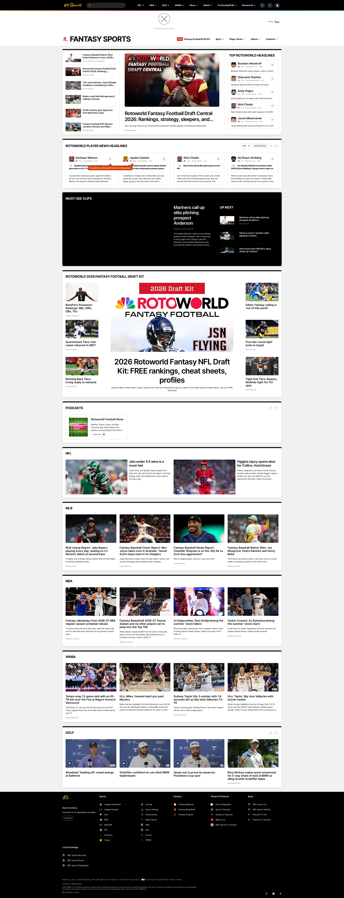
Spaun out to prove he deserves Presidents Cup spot (194, 774)
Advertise (65, 880)
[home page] (73, 5)
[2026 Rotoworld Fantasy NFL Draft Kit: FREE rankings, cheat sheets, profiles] (172, 317)
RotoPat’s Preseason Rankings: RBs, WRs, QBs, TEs (79, 308)
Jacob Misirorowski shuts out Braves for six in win (252, 126)
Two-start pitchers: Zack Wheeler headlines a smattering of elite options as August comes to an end (99, 83)
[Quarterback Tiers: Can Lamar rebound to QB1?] (82, 329)
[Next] (276, 146)
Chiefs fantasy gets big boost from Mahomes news (97, 111)
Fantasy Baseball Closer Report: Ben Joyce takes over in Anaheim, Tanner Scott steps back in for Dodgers (143, 551)
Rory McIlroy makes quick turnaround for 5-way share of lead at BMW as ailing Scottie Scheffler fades (252, 776)
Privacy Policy (134, 880)
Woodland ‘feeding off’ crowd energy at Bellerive (90, 774)
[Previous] (271, 146)
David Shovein (88, 89)
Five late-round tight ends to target (259, 343)
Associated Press (72, 718)
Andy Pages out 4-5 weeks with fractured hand (251, 98)
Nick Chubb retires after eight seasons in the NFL (252, 112)
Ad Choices (124, 880)
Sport (218, 39)
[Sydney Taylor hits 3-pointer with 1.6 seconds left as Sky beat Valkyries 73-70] (199, 677)
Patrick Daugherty (72, 316)
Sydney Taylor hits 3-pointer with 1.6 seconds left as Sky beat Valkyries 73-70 (198, 699)
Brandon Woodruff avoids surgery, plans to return (252, 71)
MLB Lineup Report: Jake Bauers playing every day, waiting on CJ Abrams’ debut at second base (87, 551)
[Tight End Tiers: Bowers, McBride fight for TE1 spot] (262, 366)
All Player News (260, 146)
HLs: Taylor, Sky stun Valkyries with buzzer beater (250, 698)
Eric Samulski (100, 61)
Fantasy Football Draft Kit (194, 39)
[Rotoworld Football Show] (78, 427)
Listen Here (97, 434)
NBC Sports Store (103, 880)
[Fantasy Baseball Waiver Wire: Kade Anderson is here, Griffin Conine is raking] (73, 57)
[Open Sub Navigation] (143, 5)
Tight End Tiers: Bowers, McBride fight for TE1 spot (261, 382)
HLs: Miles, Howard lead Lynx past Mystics (142, 698)
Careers (73, 880)
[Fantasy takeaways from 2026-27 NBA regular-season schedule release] (91, 601)
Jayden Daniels (139, 157)
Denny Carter (251, 349)
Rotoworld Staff (130, 130)
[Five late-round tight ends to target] (262, 329)
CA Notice (164, 880)
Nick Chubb (245, 104)
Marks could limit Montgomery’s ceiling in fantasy (99, 97)
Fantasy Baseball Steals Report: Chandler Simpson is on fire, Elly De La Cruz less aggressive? (198, 551)
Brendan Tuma (71, 566)
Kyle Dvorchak (88, 130)
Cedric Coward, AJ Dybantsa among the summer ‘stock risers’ (251, 622)
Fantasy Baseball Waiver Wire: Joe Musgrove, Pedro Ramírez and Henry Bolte (251, 551)
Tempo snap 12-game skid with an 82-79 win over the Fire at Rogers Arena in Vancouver (91, 699)
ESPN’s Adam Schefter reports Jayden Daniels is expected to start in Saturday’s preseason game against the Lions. (144, 168)
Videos (254, 39)
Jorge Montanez (126, 566)
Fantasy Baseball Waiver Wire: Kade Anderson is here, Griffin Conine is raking (98, 56)
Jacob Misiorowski (250, 118)
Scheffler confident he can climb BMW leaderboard (144, 774)
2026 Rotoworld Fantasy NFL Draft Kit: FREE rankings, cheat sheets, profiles (172, 371)
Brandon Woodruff (250, 63)
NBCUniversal (76, 884)
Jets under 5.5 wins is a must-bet (146, 463)
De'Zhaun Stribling (249, 157)
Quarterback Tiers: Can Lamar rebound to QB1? (81, 343)
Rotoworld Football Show (107, 419)
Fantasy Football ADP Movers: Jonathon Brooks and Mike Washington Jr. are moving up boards (98, 125)
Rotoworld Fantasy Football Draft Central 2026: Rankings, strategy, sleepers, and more (168, 116)
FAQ (93, 880)
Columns (270, 39)
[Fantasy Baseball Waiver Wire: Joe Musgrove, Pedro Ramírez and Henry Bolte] (253, 528)
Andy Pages (245, 91)
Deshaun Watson (86, 157)
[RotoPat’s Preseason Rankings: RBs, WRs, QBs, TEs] (82, 292)
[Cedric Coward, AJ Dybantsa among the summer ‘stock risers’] (253, 601)
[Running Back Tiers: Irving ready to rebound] (82, 366)
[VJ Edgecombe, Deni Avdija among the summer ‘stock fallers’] (199, 601)
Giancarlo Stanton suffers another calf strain (250, 85)
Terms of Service (176, 880)
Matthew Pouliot (234, 566)
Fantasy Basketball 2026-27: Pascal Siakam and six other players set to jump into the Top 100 (143, 624)
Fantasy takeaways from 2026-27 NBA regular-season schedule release (90, 622)
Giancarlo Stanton (249, 77)
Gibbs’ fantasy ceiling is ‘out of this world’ (261, 306)
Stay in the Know (69, 808)
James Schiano (88, 61)
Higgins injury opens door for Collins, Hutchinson (256, 463)
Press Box (114, 880)
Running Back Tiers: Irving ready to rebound (81, 380)
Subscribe (67, 818)
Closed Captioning (84, 880)
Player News (236, 39)
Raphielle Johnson (72, 639)
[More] (262, 5)
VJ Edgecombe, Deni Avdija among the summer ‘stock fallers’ (198, 622)
